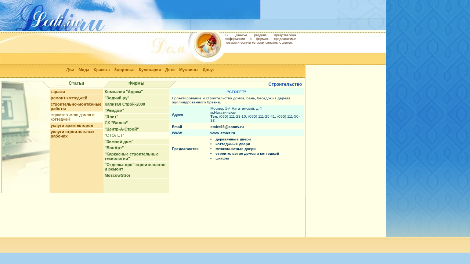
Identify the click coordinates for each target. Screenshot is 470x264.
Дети (170, 69)
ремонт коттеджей (69, 98)
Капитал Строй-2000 (125, 104)
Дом (70, 69)
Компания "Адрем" (124, 91)
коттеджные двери (233, 144)
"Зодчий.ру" (117, 98)
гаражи (58, 91)
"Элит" (111, 116)
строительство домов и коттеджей (247, 153)
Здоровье (124, 69)
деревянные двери (233, 139)
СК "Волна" (116, 123)
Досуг (208, 69)
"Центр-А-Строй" (122, 129)
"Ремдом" (114, 110)
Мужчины (188, 69)
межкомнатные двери (236, 149)
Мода (84, 69)
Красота (102, 69)
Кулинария (150, 69)
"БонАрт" (114, 148)
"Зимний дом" (119, 141)
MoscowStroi (117, 175)
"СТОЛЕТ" (114, 135)
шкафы (222, 158)
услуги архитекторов (72, 125)
